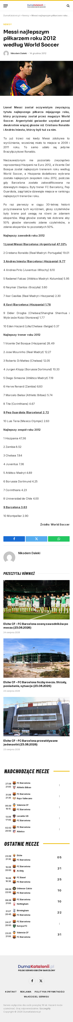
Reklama (25, 991)
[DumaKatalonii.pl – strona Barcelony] (36, 6)
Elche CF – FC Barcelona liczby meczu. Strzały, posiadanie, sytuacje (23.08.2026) (35, 684)
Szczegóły (45, 1008)
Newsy (25, 15)
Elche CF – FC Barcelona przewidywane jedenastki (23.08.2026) (30, 742)
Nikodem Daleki (19, 53)
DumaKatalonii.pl (11, 15)
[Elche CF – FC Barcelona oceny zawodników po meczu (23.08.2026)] (36, 599)
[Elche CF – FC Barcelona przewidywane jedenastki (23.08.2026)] (36, 716)
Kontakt (11, 991)
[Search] (68, 6)
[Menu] (5, 6)
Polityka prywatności (50, 991)
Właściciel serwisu (36, 996)
